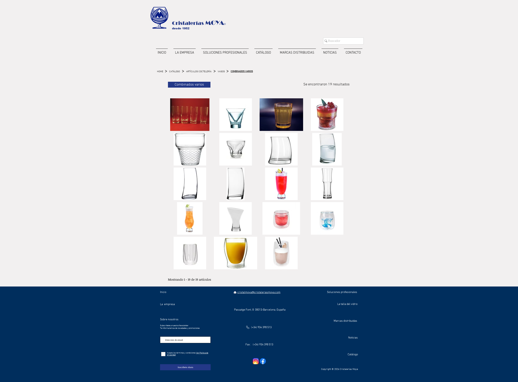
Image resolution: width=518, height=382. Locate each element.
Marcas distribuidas (345, 321)
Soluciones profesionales (342, 292)
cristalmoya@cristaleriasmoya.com (258, 292)
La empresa (167, 304)
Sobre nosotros (169, 319)
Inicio (163, 292)
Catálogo (353, 354)
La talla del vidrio (347, 304)
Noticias (353, 338)
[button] (190, 114)
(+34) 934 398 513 (261, 327)
